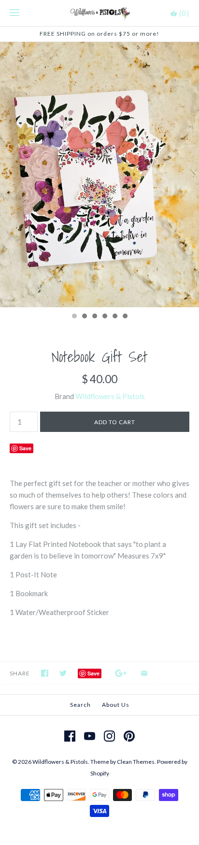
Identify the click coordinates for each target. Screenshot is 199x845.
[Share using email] (144, 673)
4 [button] (104, 317)
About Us (115, 704)
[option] (99, 174)
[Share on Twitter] (63, 673)
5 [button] (114, 317)
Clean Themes (136, 761)
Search (80, 704)
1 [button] (74, 317)
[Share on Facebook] (44, 673)
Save (25, 448)
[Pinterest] (129, 736)
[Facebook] (69, 736)
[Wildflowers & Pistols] (99, 13)
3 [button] (94, 317)
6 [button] (124, 317)
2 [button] (84, 317)
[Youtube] (89, 736)
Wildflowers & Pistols (110, 396)
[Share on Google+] (121, 673)
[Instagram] (109, 736)
